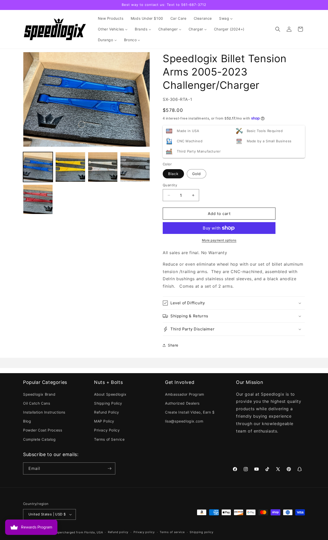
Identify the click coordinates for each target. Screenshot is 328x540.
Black (173, 173)
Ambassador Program (184, 394)
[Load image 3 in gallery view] (103, 167)
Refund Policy (106, 412)
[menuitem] (110, 18)
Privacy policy (144, 532)
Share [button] (173, 345)
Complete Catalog (39, 439)
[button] (277, 29)
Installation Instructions (44, 412)
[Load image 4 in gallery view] (135, 167)
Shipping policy (201, 532)
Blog (27, 421)
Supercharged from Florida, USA (78, 532)
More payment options (219, 240)
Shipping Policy (108, 403)
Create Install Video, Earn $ (190, 412)
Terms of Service (109, 439)
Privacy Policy (107, 430)
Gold (196, 173)
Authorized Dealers (182, 403)
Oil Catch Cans (36, 403)
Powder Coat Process (42, 430)
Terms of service (172, 532)
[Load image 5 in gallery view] (38, 199)
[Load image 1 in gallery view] (38, 167)
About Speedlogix (110, 394)
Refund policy (118, 532)
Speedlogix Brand (39, 394)
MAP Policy (104, 421)
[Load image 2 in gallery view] (70, 167)
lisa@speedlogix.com (184, 421)
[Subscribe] (109, 468)
